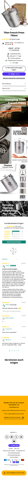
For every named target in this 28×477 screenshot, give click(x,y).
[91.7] (13, 251)
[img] (5, 263)
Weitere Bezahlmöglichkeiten (14, 78)
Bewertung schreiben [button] (14, 242)
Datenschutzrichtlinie (9, 450)
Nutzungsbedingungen (14, 455)
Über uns (16, 448)
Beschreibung (6, 83)
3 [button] (14, 350)
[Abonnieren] (23, 417)
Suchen (11, 448)
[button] (5, 39)
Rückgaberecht (20, 450)
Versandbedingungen (14, 453)
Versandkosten (15, 50)
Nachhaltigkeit (14, 457)
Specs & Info (6, 88)
